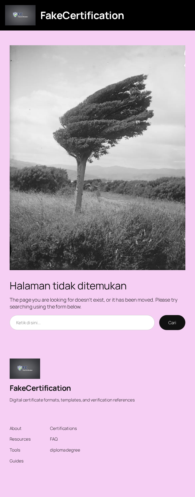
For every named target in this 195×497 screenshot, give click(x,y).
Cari (172, 322)
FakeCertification (82, 15)
